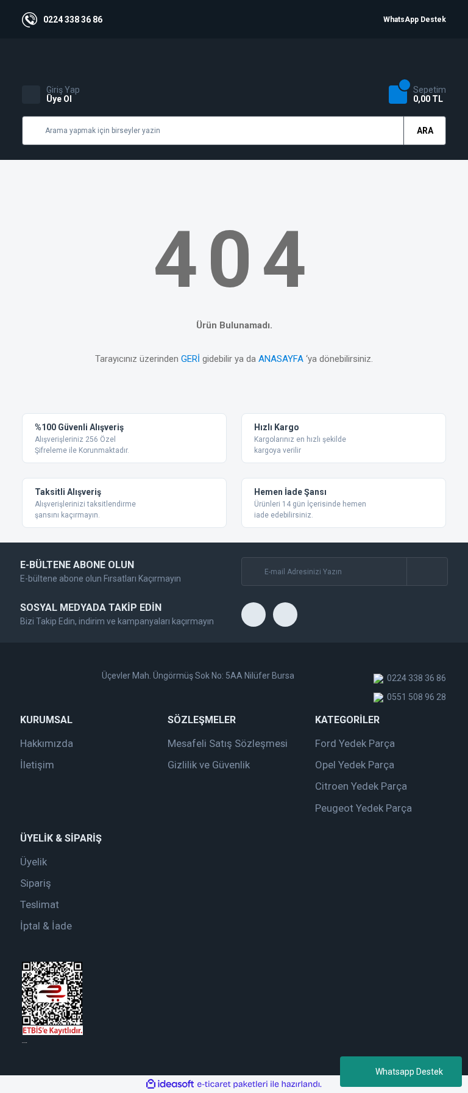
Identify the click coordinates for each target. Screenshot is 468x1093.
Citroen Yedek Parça (361, 786)
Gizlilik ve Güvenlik (209, 765)
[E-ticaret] (232, 1084)
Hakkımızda (46, 743)
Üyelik (33, 862)
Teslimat (39, 904)
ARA (425, 130)
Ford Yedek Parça (355, 743)
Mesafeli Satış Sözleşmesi (228, 743)
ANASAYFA (280, 358)
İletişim (37, 765)
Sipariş (35, 883)
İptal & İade (46, 926)
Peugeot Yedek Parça (363, 808)
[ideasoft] (170, 1084)
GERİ (190, 358)
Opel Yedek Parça (354, 765)
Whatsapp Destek (409, 1072)
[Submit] (426, 571)
